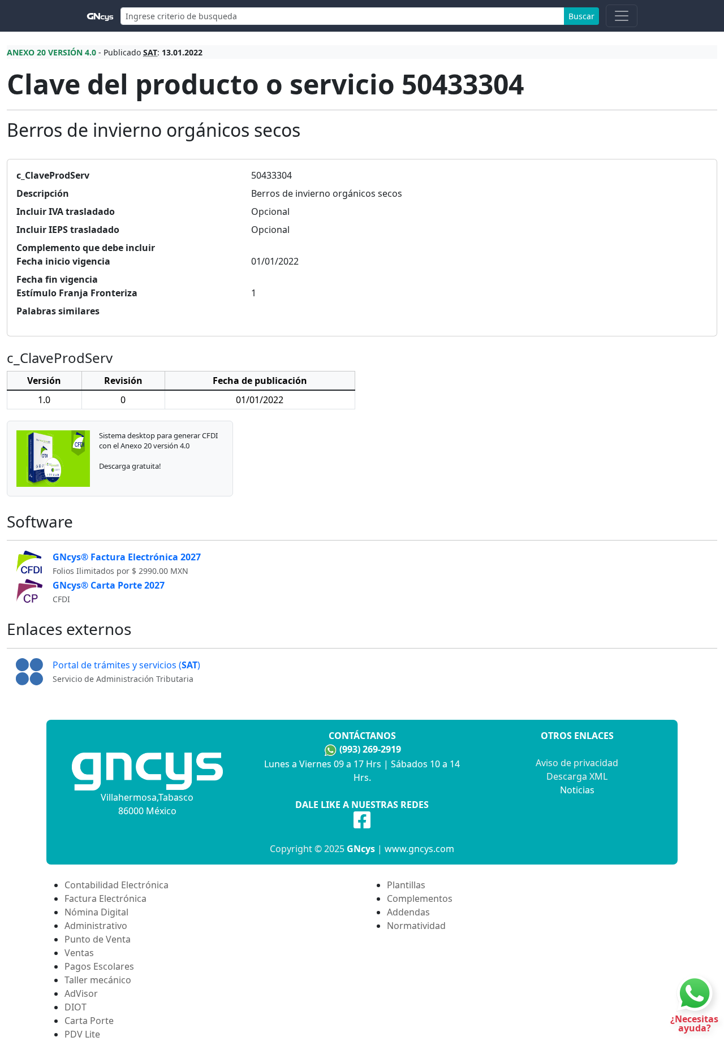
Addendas (408, 912)
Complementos (420, 898)
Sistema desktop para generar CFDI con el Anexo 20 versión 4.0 (158, 440)
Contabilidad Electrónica (116, 885)
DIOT (75, 1007)
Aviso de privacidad (577, 763)
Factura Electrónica (105, 898)
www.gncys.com (419, 848)
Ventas (79, 953)
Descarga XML (576, 776)
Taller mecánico (97, 980)
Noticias (577, 790)
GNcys (361, 848)
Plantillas (406, 885)
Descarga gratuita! (130, 466)
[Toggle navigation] (621, 16)
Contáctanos (362, 735)
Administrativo (95, 925)
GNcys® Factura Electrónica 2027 (127, 557)
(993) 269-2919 (370, 749)
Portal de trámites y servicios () (126, 665)
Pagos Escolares (99, 966)
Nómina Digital (96, 912)
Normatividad (416, 925)
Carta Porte (89, 1020)
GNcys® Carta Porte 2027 (109, 585)
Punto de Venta (97, 939)
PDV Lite (82, 1034)
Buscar (581, 16)
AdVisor (81, 993)
